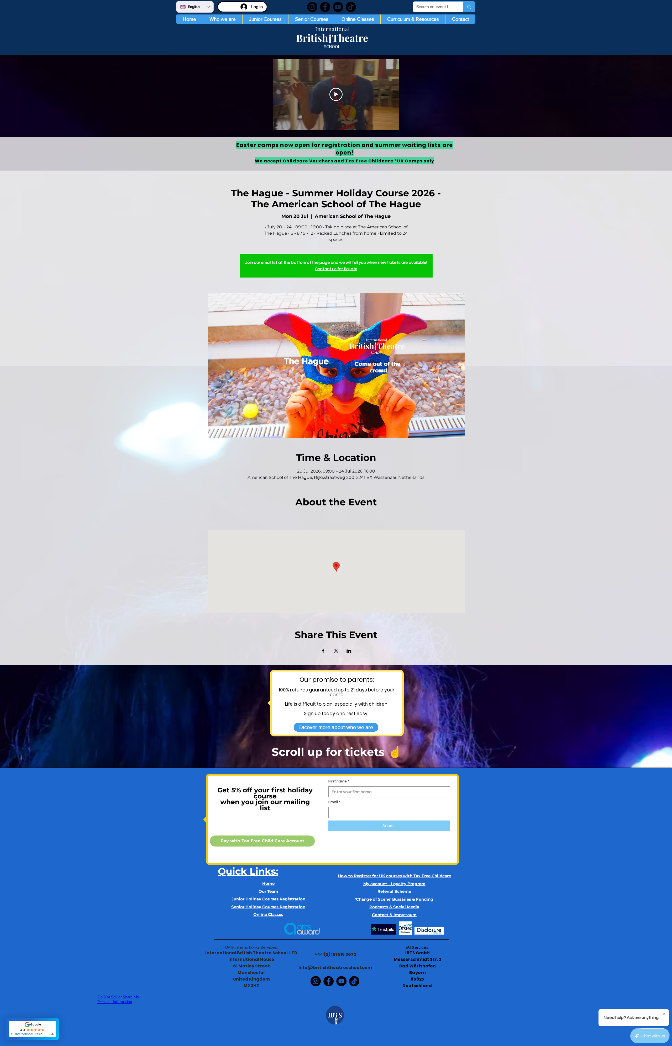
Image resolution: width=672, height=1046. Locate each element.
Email (334, 802)
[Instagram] (312, 7)
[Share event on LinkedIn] (348, 651)
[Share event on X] (336, 651)
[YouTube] (338, 7)
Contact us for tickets (336, 269)
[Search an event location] (469, 7)
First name (338, 781)
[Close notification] (664, 1014)
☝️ (394, 752)
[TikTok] (351, 7)
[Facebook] (325, 7)
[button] (265, 19)
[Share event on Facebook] (323, 651)
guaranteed (323, 690)
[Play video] (336, 94)
